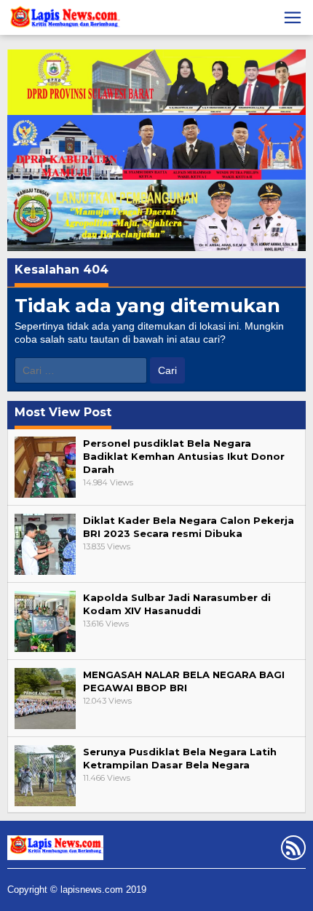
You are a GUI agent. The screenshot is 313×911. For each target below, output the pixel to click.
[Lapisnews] (63, 19)
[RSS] (291, 850)
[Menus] (293, 17)
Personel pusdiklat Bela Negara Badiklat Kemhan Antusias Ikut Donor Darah (184, 456)
